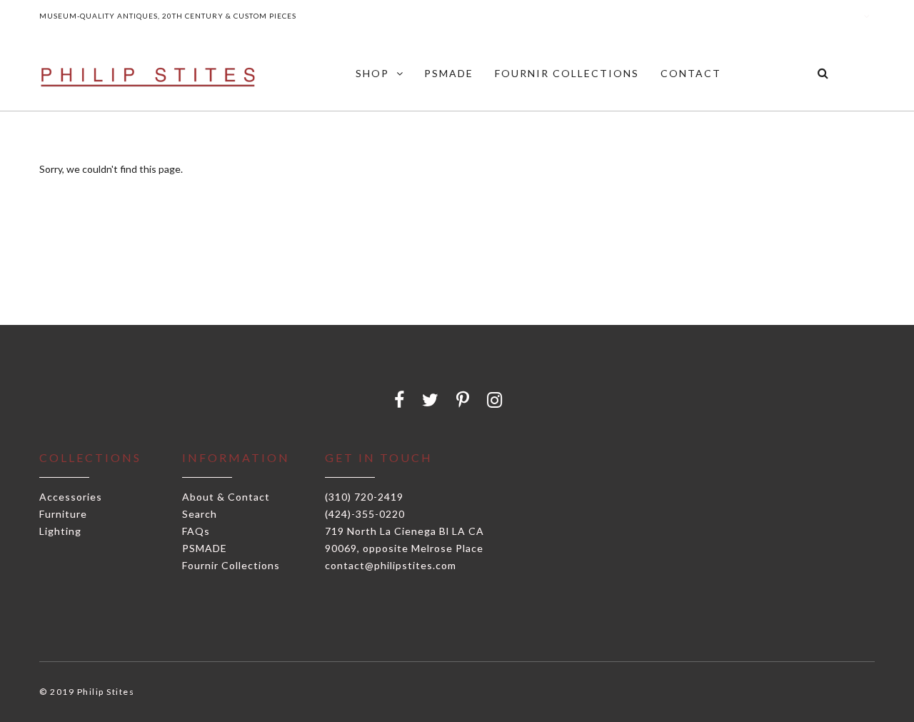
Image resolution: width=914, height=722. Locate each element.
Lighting (60, 531)
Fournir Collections (231, 565)
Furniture (63, 514)
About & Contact (226, 497)
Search (199, 514)
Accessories (70, 497)
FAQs (196, 531)
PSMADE (204, 548)
